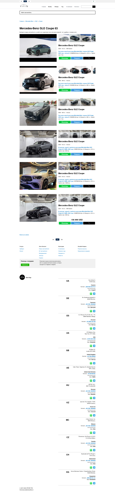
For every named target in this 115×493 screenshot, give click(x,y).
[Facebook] (84, 276)
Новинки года (61, 251)
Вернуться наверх (24, 234)
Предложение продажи (84, 251)
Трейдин (22, 249)
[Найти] (93, 7)
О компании (61, 249)
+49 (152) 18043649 (90, 304)
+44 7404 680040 (91, 356)
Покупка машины (82, 249)
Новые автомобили (44, 249)
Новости (60, 255)
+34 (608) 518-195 (90, 321)
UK (21, 1)
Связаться (25, 265)
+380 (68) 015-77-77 (90, 286)
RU (25, 1)
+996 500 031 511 (91, 478)
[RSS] (95, 276)
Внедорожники (43, 253)
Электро (41, 255)
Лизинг (21, 251)
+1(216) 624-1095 (91, 339)
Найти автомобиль (26, 12)
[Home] (25, 6)
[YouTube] (91, 276)
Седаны (41, 258)
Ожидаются (61, 253)
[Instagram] (87, 276)
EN (29, 1)
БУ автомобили (43, 251)
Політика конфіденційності (26, 489)
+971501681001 (91, 373)
